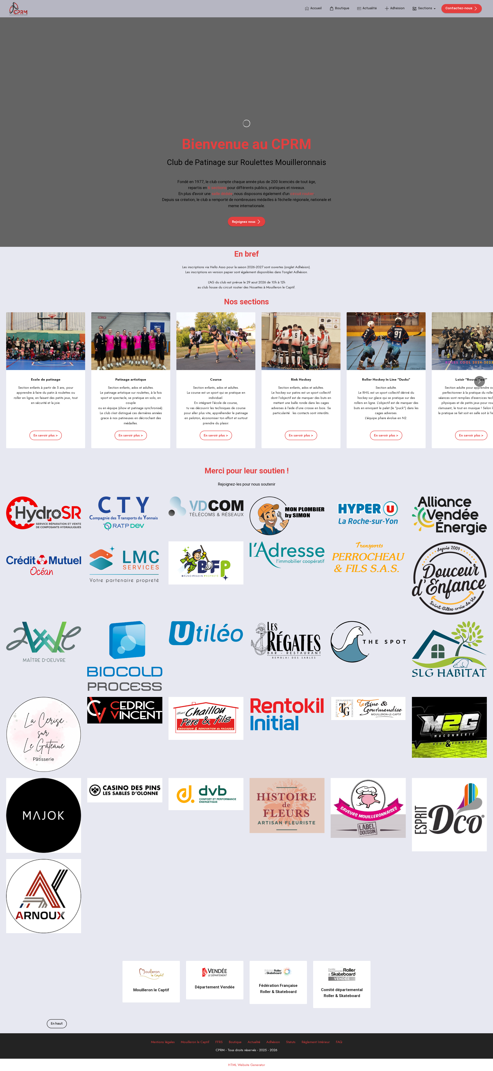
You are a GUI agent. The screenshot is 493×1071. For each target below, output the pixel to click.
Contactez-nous (458, 8)
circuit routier (302, 193)
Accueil (316, 8)
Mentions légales (163, 1041)
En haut (57, 1023)
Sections (425, 8)
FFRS (219, 1041)
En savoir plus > (46, 435)
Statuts (290, 1041)
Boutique (342, 8)
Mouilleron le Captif (195, 1041)
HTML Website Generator (246, 1065)
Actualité (370, 8)
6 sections (217, 187)
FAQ (339, 1041)
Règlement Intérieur (316, 1041)
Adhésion (397, 8)
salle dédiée (222, 193)
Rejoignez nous (243, 221)
